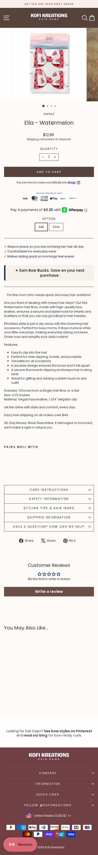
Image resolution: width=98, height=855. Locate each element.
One (56, 227)
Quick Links (47, 794)
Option (49, 219)
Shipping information (49, 517)
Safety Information (49, 499)
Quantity (49, 149)
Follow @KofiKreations (48, 805)
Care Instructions (49, 490)
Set (41, 227)
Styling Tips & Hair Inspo (49, 508)
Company (48, 773)
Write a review (49, 591)
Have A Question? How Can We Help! (49, 527)
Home (48, 114)
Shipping (33, 139)
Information (47, 784)
